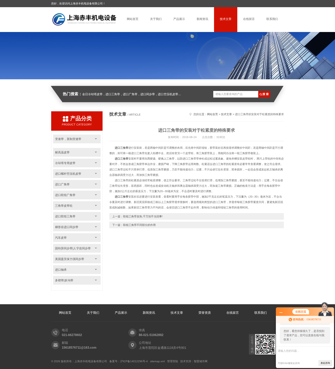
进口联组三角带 (65, 216)
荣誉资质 (205, 312)
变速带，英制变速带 (68, 139)
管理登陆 (172, 361)
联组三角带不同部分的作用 (139, 224)
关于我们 (156, 19)
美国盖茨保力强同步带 (69, 259)
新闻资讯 (202, 19)
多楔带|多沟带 (64, 280)
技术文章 (225, 19)
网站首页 (132, 19)
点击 (96, 139)
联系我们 (272, 19)
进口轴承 (61, 269)
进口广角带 (62, 184)
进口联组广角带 (65, 195)
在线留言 (249, 19)
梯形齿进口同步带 (66, 227)
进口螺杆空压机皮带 (68, 173)
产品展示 (179, 19)
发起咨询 (325, 363)
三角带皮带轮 (64, 205)
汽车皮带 (61, 237)
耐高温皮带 (62, 152)
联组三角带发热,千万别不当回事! (143, 216)
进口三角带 (121, 147)
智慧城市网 (200, 361)
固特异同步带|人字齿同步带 (73, 248)
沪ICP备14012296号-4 (134, 361)
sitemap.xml (157, 361)
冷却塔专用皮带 (65, 163)
